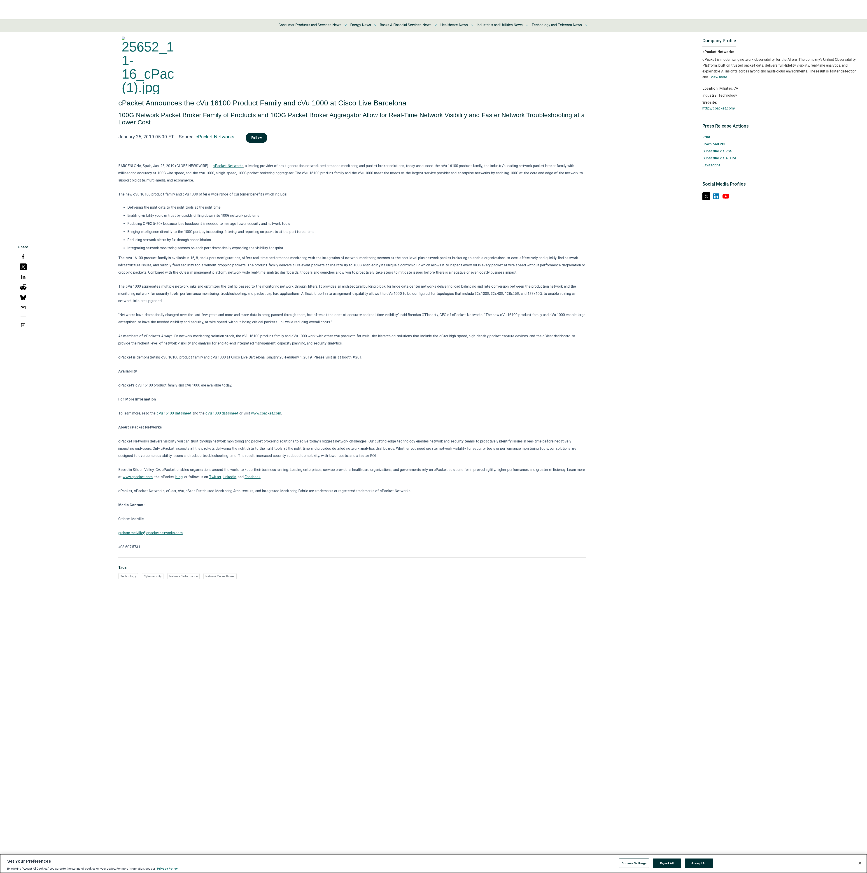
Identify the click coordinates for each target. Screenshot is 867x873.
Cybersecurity (152, 576)
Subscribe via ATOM (719, 158)
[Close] (860, 863)
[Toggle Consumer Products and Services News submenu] (345, 25)
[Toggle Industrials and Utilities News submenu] (527, 25)
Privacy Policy (167, 868)
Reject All (667, 863)
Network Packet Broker (220, 576)
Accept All (698, 863)
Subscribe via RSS (717, 151)
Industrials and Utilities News (500, 25)
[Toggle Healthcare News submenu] (472, 25)
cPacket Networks (215, 137)
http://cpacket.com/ (718, 108)
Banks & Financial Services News (405, 25)
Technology (128, 576)
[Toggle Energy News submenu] (375, 25)
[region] (433, 863)
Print (706, 137)
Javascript (711, 165)
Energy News (360, 25)
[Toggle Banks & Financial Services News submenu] (436, 25)
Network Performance (183, 576)
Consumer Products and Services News (310, 25)
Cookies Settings (634, 863)
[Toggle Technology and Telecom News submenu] (586, 25)
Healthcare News (454, 25)
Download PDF (714, 144)
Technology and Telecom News (556, 25)
